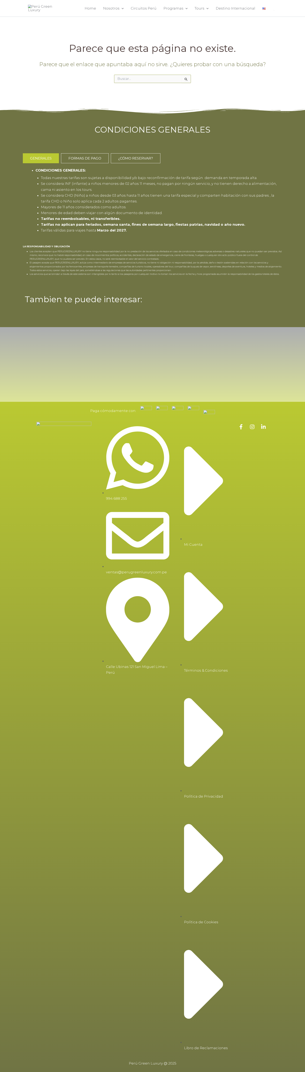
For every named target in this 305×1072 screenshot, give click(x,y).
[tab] (41, 158)
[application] (122, 8)
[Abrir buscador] (274, 10)
